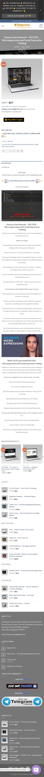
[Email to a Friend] (14, 151)
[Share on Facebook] (7, 151)
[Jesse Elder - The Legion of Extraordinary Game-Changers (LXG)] (11, 454)
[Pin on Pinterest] (18, 151)
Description (6, 163)
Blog (20, 771)
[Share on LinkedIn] (22, 151)
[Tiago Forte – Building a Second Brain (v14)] (32, 454)
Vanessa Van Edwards (8, 146)
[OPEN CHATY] (36, 769)
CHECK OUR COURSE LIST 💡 (19, 16)
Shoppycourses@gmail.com (15, 634)
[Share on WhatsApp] (3, 151)
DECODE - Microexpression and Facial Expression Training (21, 144)
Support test (11, 648)
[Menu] (3, 26)
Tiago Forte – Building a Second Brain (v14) (30, 468)
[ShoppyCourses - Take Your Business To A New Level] (22, 26)
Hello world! (11, 659)
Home (16, 47)
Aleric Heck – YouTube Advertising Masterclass (24, 654)
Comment (10, 661)
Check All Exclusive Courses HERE (22, 181)
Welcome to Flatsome (14, 666)
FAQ (24, 771)
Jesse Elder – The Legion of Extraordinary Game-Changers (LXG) (11, 469)
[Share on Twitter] (10, 151)
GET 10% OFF (7, 130)
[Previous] (1, 460)
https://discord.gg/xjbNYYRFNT (13, 630)
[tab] (22, 163)
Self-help (26, 47)
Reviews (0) (5, 167)
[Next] (43, 460)
